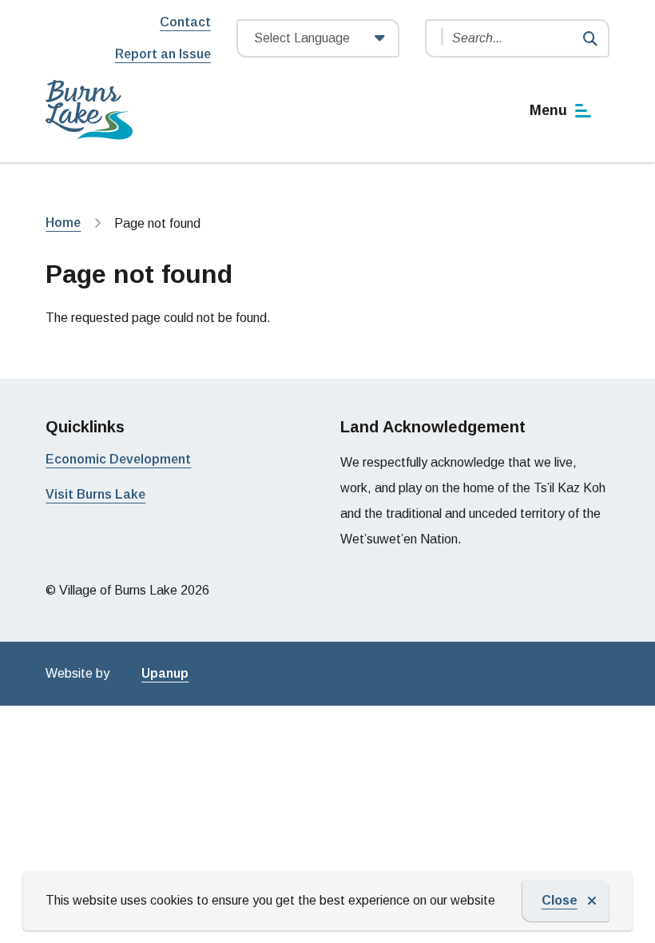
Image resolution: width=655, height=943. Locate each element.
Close (560, 900)
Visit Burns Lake (95, 494)
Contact (185, 22)
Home (63, 222)
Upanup (165, 673)
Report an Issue (163, 54)
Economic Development (118, 459)
